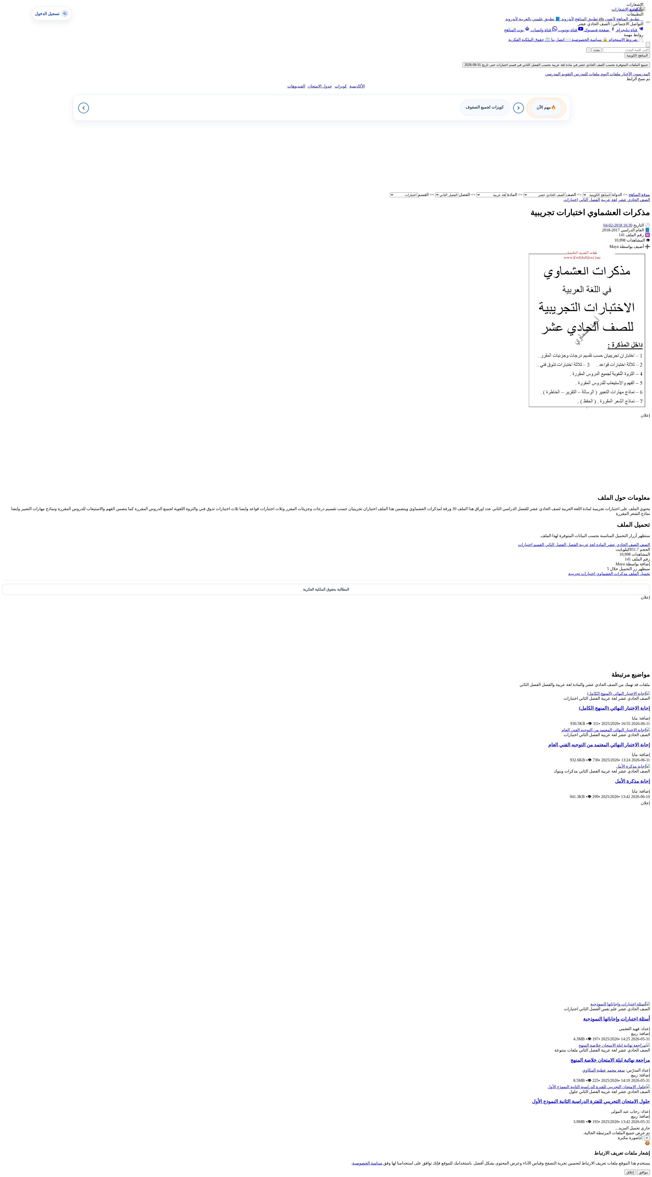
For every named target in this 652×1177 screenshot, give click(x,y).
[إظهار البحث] (648, 44)
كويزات (341, 86)
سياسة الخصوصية (367, 1163)
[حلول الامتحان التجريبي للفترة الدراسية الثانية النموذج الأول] (599, 1087)
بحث (596, 50)
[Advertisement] (497, 156)
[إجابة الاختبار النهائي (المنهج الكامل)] (618, 693)
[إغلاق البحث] (588, 50)
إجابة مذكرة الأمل (632, 781)
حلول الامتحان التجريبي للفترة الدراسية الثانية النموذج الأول (591, 1101)
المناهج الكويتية (637, 55)
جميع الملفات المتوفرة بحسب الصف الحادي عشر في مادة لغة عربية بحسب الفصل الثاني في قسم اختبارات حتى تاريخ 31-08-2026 (556, 65)
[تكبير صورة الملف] (587, 410)
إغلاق (630, 1172)
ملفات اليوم (610, 74)
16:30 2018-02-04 (617, 225)
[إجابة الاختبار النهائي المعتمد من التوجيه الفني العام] (606, 730)
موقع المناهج (639, 194)
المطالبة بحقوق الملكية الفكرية (326, 589)
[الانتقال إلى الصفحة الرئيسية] (637, 9)
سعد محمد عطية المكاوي (603, 1070)
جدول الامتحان (320, 86)
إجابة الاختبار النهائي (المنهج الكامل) (614, 708)
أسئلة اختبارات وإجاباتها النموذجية (616, 1018)
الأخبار (626, 74)
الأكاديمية (357, 86)
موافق (643, 1172)
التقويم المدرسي (559, 74)
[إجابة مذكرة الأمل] (633, 766)
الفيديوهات (296, 86)
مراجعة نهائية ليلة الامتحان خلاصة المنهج (610, 1060)
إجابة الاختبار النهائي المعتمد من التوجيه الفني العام (599, 744)
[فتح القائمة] (648, 22)
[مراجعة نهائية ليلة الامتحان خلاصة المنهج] (614, 1045)
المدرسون (641, 74)
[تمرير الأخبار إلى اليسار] (83, 108)
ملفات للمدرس (586, 74)
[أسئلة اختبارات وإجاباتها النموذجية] (620, 1004)
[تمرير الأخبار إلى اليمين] (518, 108)
